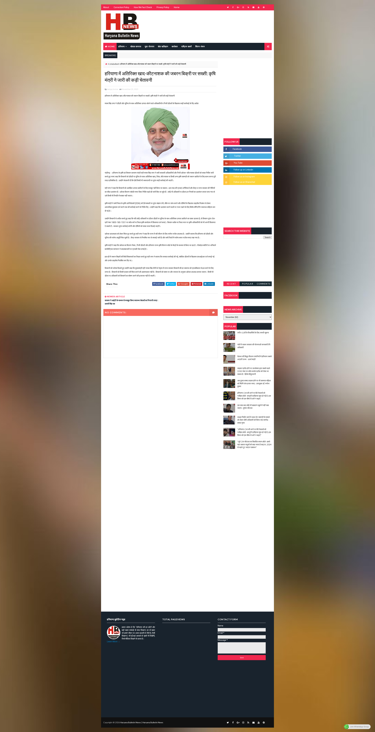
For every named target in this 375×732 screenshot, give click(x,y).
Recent (231, 283)
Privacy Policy (163, 7)
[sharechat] (269, 722)
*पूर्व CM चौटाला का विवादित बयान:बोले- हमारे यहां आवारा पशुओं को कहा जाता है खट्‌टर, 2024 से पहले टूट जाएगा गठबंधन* (254, 444)
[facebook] (233, 7)
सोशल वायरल (135, 46)
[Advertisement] (160, 392)
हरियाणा (121, 46)
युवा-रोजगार (149, 46)
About (106, 7)
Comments (264, 283)
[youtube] (258, 7)
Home (176, 7)
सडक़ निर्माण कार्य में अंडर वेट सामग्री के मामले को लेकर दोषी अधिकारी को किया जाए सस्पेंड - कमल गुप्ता (253, 420)
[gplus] (238, 7)
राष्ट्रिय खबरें (186, 46)
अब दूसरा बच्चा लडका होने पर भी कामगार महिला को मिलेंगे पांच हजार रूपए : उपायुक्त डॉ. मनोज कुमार (254, 383)
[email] (253, 7)
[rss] (248, 7)
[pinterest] (263, 7)
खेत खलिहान (163, 46)
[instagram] (243, 7)
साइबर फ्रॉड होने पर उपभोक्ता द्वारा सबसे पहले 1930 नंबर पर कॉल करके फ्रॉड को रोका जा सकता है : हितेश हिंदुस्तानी (253, 371)
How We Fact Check (143, 7)
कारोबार (175, 46)
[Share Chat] (269, 7)
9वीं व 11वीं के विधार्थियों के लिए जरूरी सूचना (253, 332)
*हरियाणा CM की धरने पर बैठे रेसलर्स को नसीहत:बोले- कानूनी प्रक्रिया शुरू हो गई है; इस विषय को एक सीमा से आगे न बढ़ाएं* (254, 432)
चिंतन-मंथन (200, 46)
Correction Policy (121, 7)
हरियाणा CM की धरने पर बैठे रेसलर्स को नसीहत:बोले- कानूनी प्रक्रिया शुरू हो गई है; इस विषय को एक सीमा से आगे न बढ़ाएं (254, 396)
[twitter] (228, 7)
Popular (247, 283)
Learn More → (113, 641)
